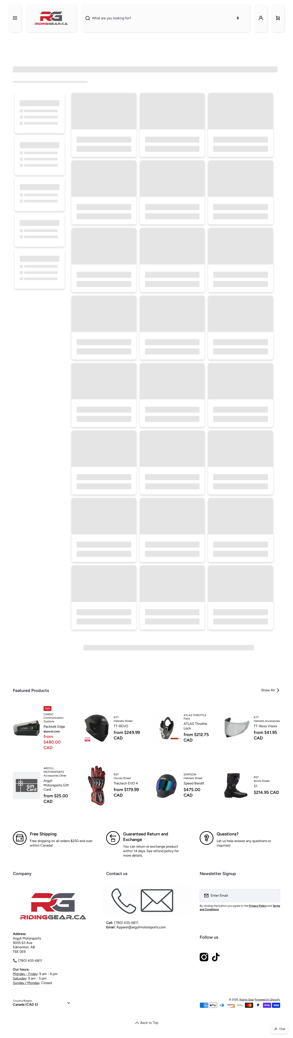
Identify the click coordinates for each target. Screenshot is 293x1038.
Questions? (228, 833)
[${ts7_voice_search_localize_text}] (237, 18)
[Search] (85, 18)
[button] (278, 18)
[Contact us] (146, 900)
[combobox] (165, 18)
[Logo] (51, 18)
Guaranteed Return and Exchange (145, 836)
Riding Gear (246, 999)
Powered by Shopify (267, 999)
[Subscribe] (274, 895)
